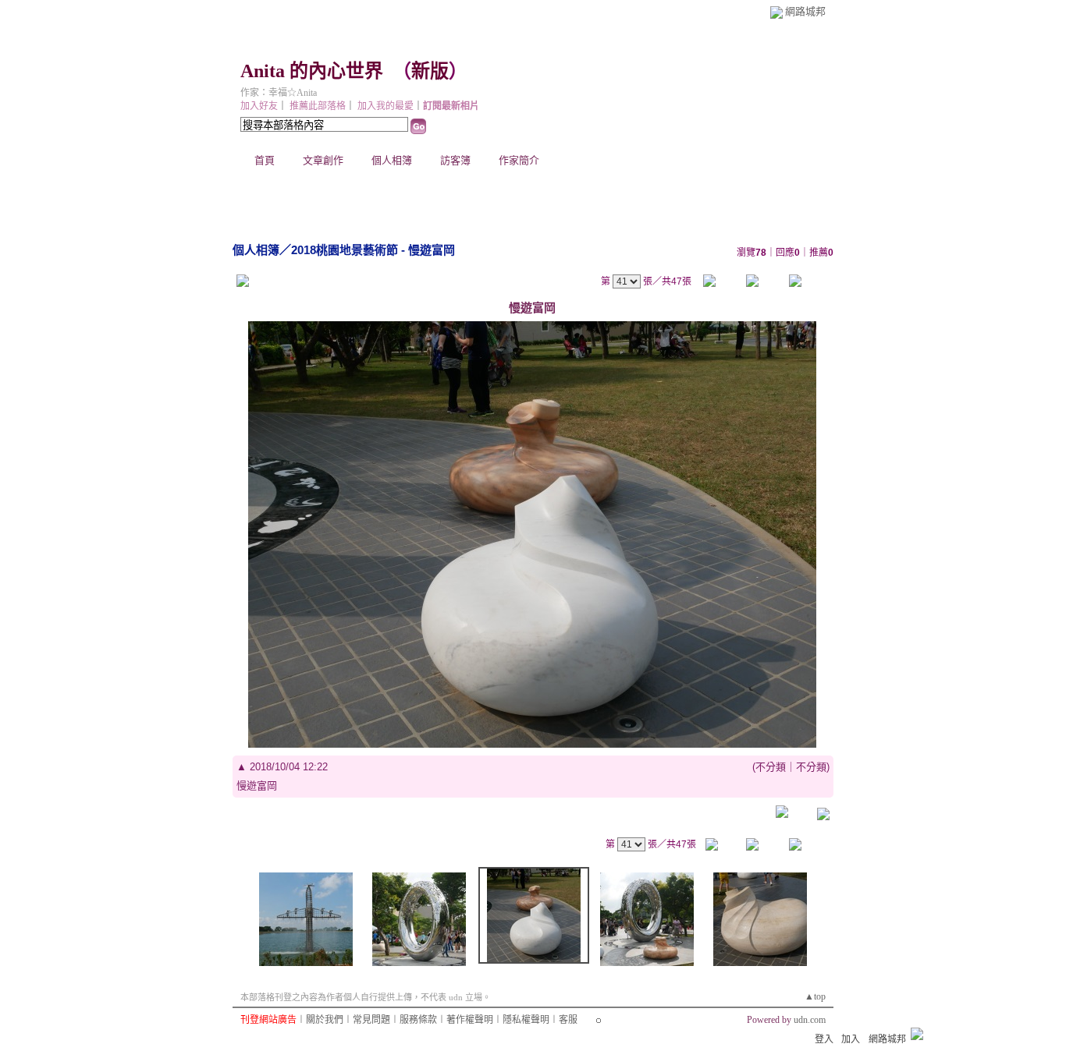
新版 (430, 71)
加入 (850, 1039)
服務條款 (418, 1019)
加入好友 (259, 106)
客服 (568, 1019)
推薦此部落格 (318, 106)
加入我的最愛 (385, 106)
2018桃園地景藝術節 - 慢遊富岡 (373, 250)
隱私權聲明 (526, 1019)
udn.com (810, 1019)
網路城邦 (805, 11)
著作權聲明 (469, 1019)
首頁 (264, 160)
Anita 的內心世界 (311, 71)
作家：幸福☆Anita (278, 92)
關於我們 (324, 1019)
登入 (824, 1039)
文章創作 (323, 160)
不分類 (770, 767)
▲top (815, 996)
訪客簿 (455, 160)
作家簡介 (519, 160)
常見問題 (371, 1019)
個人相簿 (391, 160)
